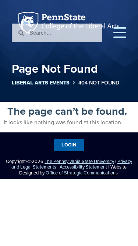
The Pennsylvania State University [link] (79, 161)
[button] (119, 32)
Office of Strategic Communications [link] (82, 172)
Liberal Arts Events (41, 83)
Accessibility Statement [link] (83, 166)
